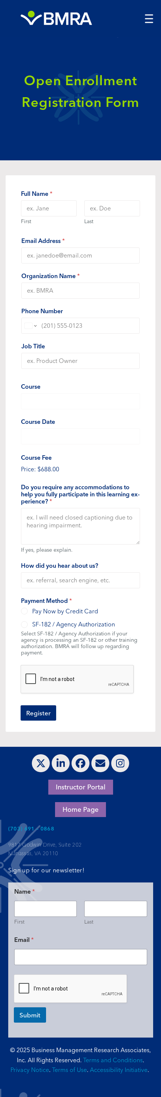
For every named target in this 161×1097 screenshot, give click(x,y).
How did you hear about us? (59, 565)
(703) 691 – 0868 (31, 828)
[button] (149, 18)
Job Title (33, 346)
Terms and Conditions (113, 1060)
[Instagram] (120, 763)
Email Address (43, 240)
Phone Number (42, 311)
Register (38, 713)
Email (24, 939)
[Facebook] (80, 763)
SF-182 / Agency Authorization (73, 624)
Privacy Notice (29, 1069)
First (26, 221)
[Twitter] (41, 763)
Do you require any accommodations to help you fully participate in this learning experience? (80, 494)
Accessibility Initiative (119, 1069)
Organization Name (50, 276)
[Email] (100, 763)
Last (88, 221)
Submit (29, 1015)
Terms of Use (69, 1069)
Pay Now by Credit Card (65, 611)
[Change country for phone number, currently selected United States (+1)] (30, 326)
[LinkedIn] (61, 763)
